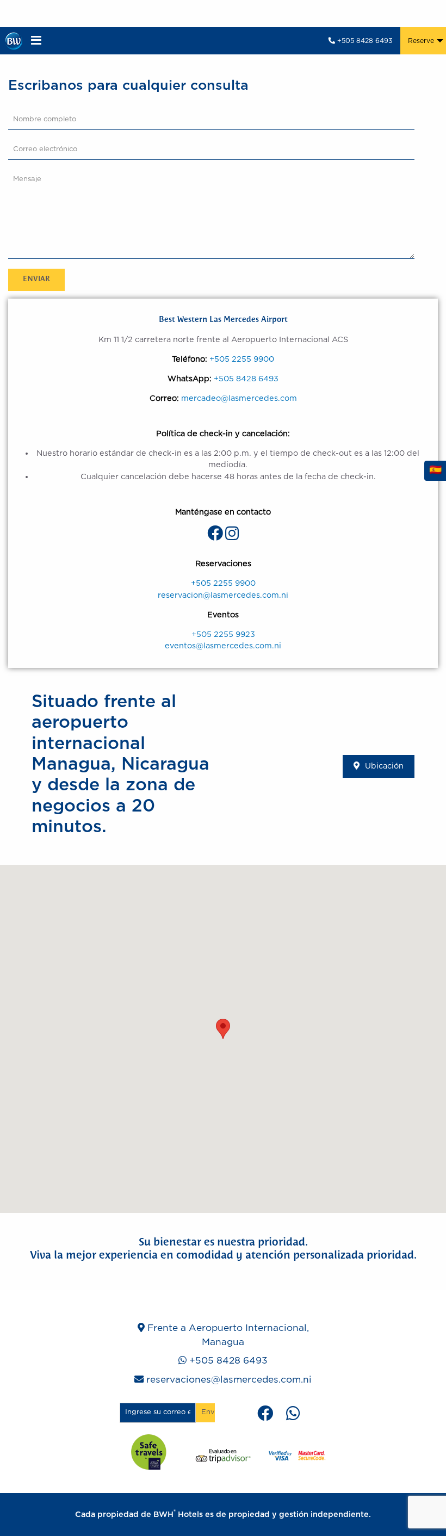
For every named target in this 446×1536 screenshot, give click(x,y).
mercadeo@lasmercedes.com (239, 398)
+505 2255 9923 (223, 634)
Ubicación (384, 766)
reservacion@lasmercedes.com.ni (223, 595)
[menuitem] (423, 40)
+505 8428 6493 (364, 41)
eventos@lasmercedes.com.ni (223, 646)
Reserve (421, 41)
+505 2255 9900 (241, 359)
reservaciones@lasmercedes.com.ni (229, 1379)
